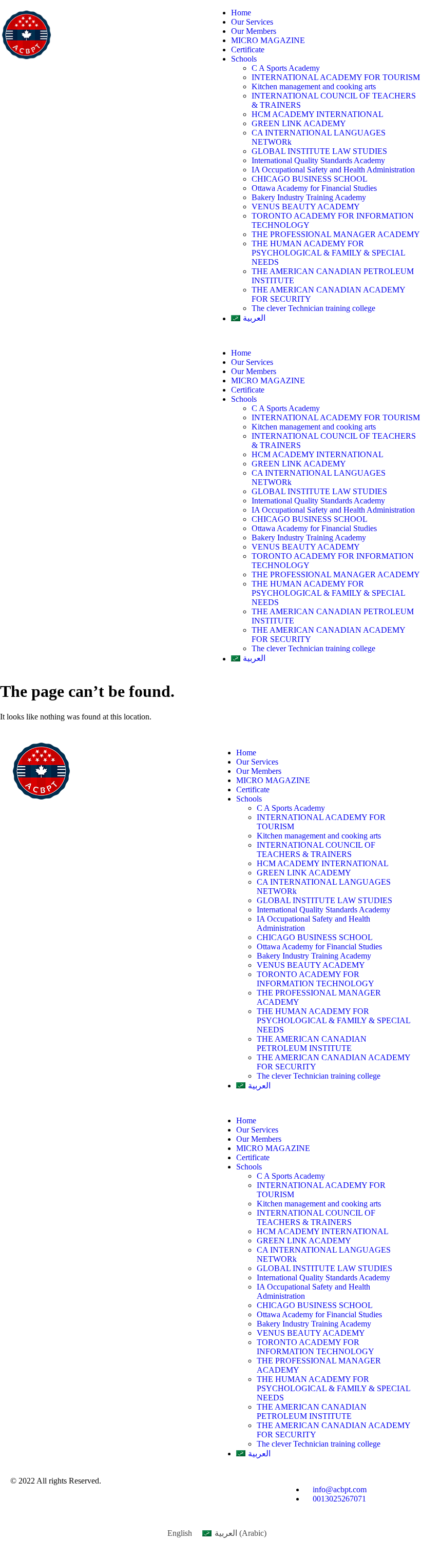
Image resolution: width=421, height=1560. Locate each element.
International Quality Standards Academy (318, 160)
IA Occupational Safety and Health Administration (333, 169)
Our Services (252, 21)
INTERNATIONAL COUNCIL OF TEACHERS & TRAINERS (316, 850)
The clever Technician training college (313, 308)
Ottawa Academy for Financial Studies (314, 188)
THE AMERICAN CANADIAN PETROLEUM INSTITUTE (312, 1043)
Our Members (253, 31)
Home (241, 12)
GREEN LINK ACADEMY (299, 123)
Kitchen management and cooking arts (314, 86)
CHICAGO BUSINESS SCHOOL (310, 178)
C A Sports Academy (286, 68)
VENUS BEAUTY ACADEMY (306, 206)
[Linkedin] (160, 1490)
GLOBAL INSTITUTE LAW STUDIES (320, 151)
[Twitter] (243, 1490)
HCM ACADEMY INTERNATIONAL (318, 114)
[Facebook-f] (188, 1490)
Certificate (247, 49)
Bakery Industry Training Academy (309, 197)
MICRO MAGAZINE (268, 40)
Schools (244, 58)
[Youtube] (215, 1490)
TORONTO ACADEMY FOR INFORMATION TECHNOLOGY (315, 979)
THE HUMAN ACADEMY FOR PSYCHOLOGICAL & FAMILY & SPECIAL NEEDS (328, 252)
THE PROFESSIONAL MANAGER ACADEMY (336, 234)
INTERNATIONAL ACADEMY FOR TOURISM (336, 77)
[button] (315, 335)
